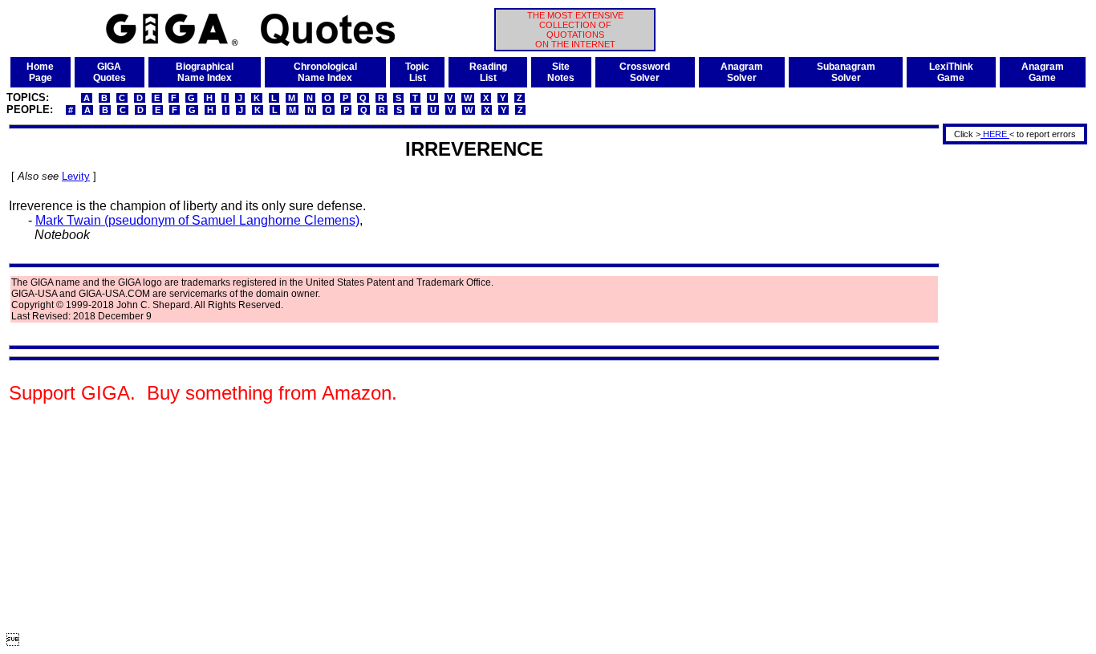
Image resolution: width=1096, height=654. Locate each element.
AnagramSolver (742, 72)
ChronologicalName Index (325, 72)
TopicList (417, 72)
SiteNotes (560, 72)
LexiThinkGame (951, 72)
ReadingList (488, 72)
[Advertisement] (1009, 387)
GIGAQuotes (109, 72)
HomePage (40, 72)
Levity (76, 176)
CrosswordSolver (644, 72)
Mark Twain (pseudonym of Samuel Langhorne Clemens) (197, 220)
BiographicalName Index (204, 72)
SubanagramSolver (846, 72)
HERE (994, 134)
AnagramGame (1042, 72)
